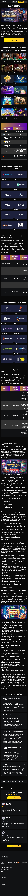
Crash (16, 50)
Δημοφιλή (3, 50)
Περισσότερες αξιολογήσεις (14, 845)
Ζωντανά (10, 50)
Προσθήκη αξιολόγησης (14, 797)
